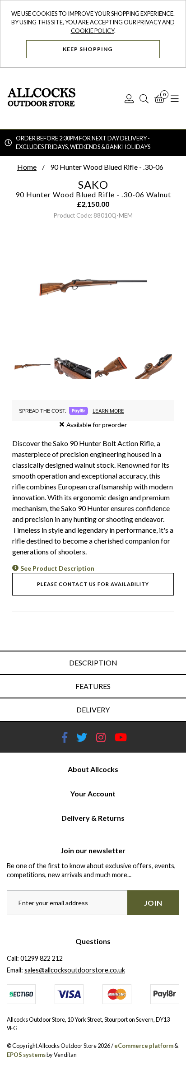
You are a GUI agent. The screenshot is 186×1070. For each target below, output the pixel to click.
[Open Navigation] (175, 98)
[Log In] (129, 98)
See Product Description (57, 568)
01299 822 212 (41, 958)
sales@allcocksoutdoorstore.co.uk (74, 970)
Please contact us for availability (93, 584)
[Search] (144, 98)
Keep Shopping (88, 49)
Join (153, 902)
